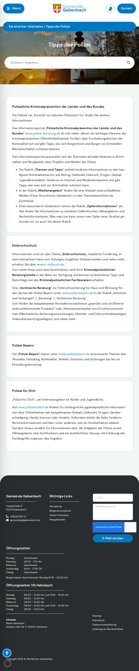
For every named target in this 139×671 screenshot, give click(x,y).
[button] (7, 663)
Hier (81, 115)
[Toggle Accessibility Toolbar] (7, 653)
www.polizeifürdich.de (33, 407)
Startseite (35, 26)
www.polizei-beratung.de (42, 133)
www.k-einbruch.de (50, 264)
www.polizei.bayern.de (77, 293)
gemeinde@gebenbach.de (25, 520)
